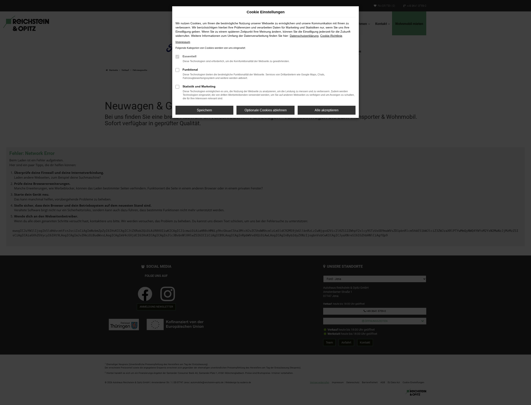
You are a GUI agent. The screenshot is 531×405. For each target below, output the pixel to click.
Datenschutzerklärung (304, 35)
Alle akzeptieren (327, 110)
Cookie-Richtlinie (331, 35)
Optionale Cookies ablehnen (266, 110)
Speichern (204, 110)
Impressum (182, 42)
